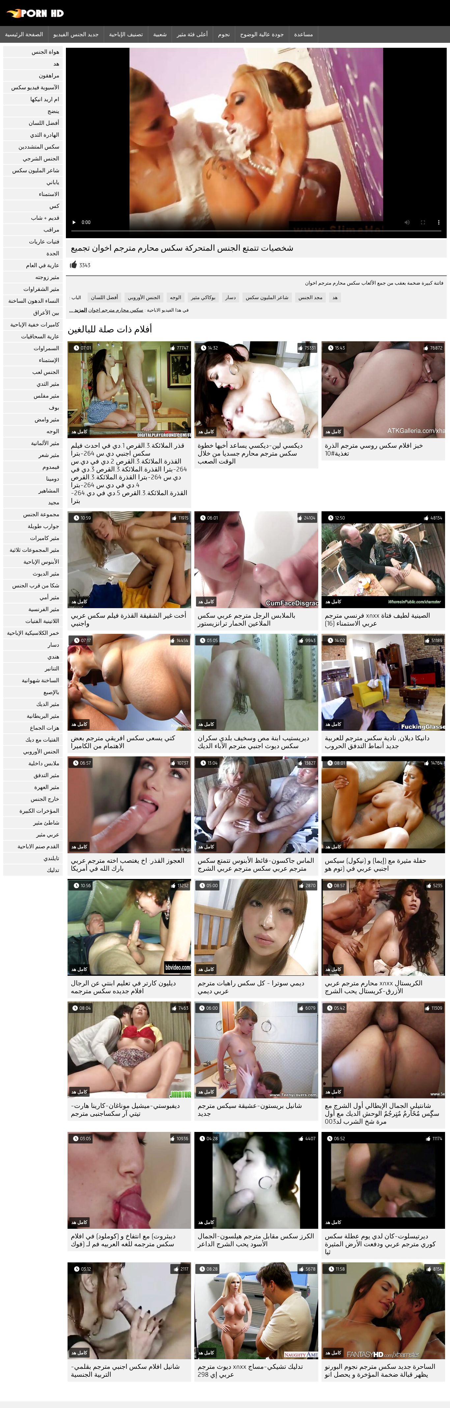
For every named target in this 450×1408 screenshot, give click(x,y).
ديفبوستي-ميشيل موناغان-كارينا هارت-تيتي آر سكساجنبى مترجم (125, 1109)
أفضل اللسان (44, 123)
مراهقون (49, 75)
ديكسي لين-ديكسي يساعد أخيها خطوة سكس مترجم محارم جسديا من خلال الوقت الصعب (250, 453)
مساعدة (303, 34)
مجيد (53, 502)
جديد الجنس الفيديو (76, 34)
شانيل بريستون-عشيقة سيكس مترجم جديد (250, 1109)
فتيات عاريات (44, 242)
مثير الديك (47, 704)
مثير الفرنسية (43, 609)
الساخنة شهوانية (40, 680)
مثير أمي (49, 597)
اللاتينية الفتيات (42, 621)
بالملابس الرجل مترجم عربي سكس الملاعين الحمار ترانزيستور (246, 619)
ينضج (53, 111)
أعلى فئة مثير (192, 34)
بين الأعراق (46, 313)
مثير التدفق (46, 775)
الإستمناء (49, 360)
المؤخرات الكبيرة (39, 811)
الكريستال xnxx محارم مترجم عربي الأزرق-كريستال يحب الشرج (374, 987)
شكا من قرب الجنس (35, 585)
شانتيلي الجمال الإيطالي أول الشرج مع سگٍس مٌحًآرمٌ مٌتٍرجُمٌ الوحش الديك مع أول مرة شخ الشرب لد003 (382, 1113)
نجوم (224, 34)
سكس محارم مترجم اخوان (115, 310)
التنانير (52, 668)
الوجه (52, 431)
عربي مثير (47, 834)
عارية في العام (42, 265)
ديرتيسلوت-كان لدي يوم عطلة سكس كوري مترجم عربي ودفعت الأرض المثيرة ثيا (380, 1244)
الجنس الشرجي (41, 158)
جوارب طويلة (43, 526)
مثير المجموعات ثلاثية (34, 550)
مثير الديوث (46, 574)
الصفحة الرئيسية (24, 34)
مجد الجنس (310, 297)
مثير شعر (49, 455)
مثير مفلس (46, 396)
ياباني (52, 182)
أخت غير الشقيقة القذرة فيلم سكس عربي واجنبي (128, 619)
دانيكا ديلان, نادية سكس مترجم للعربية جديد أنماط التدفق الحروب (377, 742)
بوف (54, 408)
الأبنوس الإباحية (41, 562)
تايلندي (51, 858)
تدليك (53, 870)
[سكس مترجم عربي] (35, 16)
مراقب (51, 230)
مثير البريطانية (43, 716)
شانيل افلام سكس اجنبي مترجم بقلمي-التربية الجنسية (125, 1370)
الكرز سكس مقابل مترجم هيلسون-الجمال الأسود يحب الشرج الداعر (256, 1240)
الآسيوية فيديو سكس (35, 87)
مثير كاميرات (44, 538)
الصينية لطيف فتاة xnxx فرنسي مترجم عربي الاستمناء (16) (377, 619)
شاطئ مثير (46, 823)
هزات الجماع (44, 728)
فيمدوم (50, 467)
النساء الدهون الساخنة (33, 301)
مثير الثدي (48, 384)
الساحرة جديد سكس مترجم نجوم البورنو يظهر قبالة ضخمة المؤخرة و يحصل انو (380, 1370)
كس (54, 206)
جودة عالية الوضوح (262, 34)
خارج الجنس (45, 799)
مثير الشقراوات (41, 289)
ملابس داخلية (43, 763)
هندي (53, 657)
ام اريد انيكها (44, 99)
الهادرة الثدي (44, 135)
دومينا (52, 479)
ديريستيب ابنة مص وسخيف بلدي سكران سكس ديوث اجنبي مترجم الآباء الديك (253, 742)
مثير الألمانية (45, 443)
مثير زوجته (47, 277)
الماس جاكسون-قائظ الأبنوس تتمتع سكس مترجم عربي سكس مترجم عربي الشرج (256, 864)
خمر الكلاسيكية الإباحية (33, 633)
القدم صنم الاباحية (38, 846)
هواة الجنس (45, 52)
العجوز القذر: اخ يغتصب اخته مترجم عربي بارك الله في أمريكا (127, 864)
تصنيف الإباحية (126, 34)
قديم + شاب (45, 218)
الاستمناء (49, 194)
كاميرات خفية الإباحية (34, 325)
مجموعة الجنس (41, 514)
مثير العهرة (46, 787)
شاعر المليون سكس (35, 170)
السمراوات (46, 348)
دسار (53, 645)
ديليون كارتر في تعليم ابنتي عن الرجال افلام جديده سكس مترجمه (123, 987)
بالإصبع (51, 692)
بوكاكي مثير (203, 297)
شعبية (160, 34)
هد (56, 64)
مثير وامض (47, 419)
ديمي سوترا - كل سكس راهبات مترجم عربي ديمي (251, 987)
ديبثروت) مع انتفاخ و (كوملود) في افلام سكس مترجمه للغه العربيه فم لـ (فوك (123, 1240)
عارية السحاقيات (40, 336)
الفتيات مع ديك (42, 740)
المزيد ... (78, 310)
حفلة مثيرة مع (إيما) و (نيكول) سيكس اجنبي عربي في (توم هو (375, 864)
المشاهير (49, 491)
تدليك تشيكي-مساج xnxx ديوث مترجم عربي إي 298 (250, 1370)
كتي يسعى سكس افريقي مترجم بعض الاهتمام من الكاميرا (123, 742)
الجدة (52, 253)
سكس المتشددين (38, 147)
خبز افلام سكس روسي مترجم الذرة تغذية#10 (374, 449)
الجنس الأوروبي (41, 751)
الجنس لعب (45, 372)
